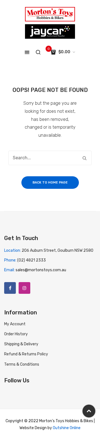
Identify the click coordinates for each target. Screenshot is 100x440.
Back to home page (50, 182)
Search (84, 158)
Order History (16, 334)
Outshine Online (67, 428)
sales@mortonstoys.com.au (41, 270)
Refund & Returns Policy (26, 354)
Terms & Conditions (21, 364)
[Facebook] (10, 288)
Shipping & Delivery (21, 344)
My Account (15, 324)
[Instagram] (24, 288)
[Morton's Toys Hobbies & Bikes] (50, 14)
